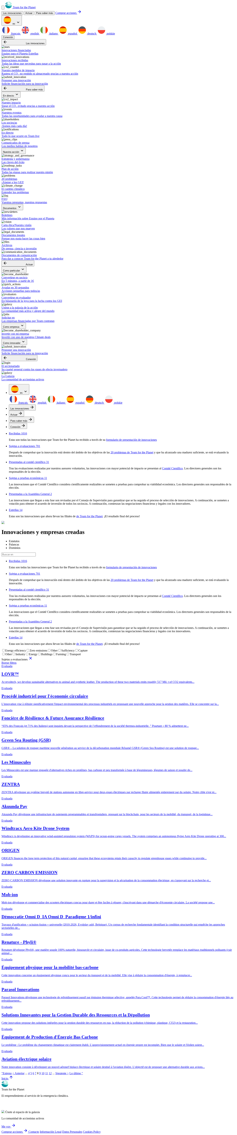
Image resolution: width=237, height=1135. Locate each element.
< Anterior (18, 1073)
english (35, 33)
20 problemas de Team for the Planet (132, 452)
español (72, 33)
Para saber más (44, 13)
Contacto (34, 1131)
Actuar (18, 263)
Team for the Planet (24, 7)
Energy (33, 654)
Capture (83, 650)
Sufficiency (68, 650)
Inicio (7, 1078)
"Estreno (6, 1073)
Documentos (12, 207)
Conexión (8, 37)
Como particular (14, 269)
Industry (20, 654)
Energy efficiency (15, 650)
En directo (11, 94)
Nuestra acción (13, 150)
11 (46, 1073)
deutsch (92, 33)
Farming (61, 654)
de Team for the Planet (89, 516)
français (15, 33)
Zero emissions (38, 650)
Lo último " (76, 1073)
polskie (110, 33)
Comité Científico (172, 468)
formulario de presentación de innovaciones (131, 439)
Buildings (46, 654)
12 (50, 1073)
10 (42, 1073)
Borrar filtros (8, 662)
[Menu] (2, 7)
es (16, 22)
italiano (54, 33)
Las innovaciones (24, 42)
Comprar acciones (68, 12)
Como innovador (14, 341)
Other (54, 650)
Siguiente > (62, 1073)
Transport (75, 654)
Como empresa (13, 325)
